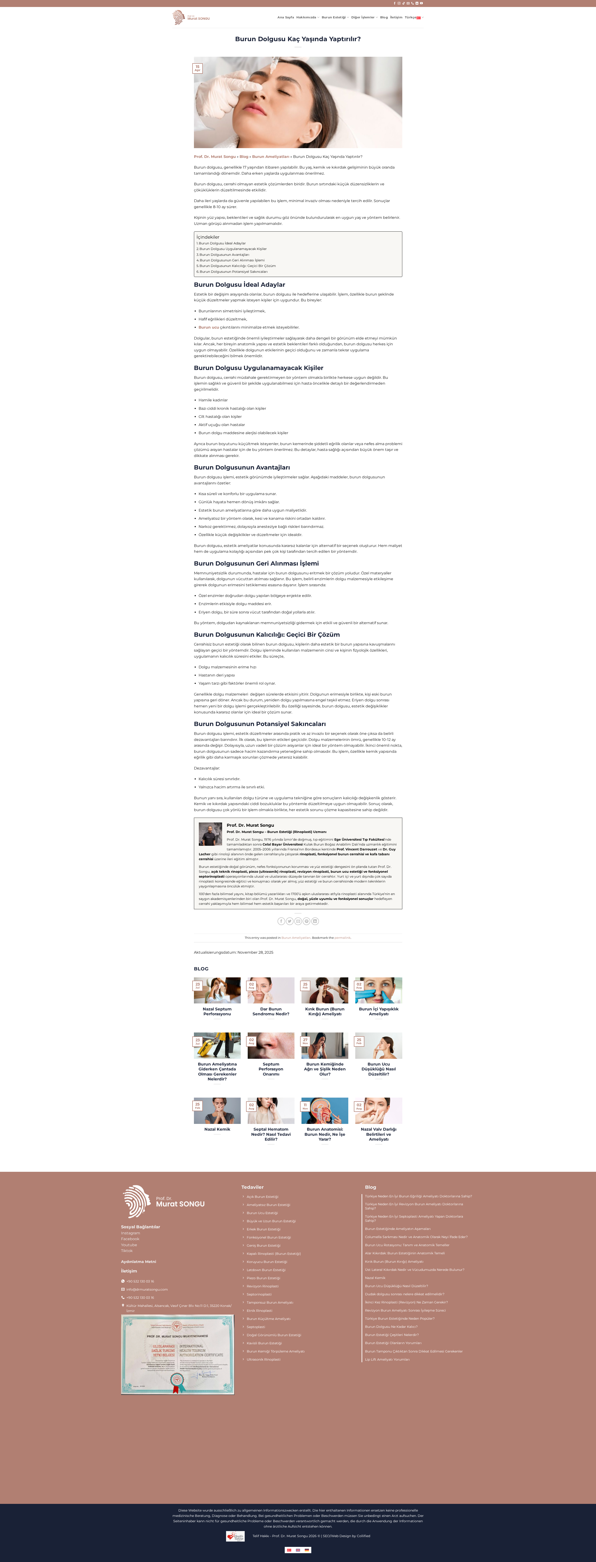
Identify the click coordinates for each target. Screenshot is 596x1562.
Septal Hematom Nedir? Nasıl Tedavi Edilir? (271, 1134)
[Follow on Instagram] (399, 3)
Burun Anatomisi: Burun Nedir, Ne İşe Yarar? (325, 1134)
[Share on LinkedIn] (315, 921)
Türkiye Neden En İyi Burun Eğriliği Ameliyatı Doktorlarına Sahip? (418, 1196)
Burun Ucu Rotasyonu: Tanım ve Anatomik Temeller (407, 1245)
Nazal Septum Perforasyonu (217, 1011)
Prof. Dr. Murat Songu (215, 156)
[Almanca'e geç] (306, 1550)
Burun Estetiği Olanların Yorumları (393, 1343)
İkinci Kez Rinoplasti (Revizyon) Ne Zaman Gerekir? (406, 1302)
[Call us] (412, 3)
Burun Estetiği (334, 17)
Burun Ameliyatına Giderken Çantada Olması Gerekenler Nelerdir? (217, 1072)
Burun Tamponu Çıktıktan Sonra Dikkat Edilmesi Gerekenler (414, 1351)
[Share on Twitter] (290, 921)
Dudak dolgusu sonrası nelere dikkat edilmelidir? (404, 1294)
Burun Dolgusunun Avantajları (224, 255)
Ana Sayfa (286, 17)
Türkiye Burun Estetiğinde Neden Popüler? (400, 1318)
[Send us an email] (408, 3)
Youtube (129, 1245)
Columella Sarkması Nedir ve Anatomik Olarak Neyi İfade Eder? (416, 1237)
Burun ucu (209, 327)
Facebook (130, 1239)
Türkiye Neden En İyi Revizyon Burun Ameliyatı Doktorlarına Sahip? (414, 1206)
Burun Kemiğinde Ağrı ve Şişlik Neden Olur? (325, 1069)
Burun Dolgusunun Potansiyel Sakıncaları (234, 272)
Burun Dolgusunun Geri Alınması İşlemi (232, 260)
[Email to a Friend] (298, 921)
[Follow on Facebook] (394, 3)
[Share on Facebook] (281, 921)
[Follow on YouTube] (421, 3)
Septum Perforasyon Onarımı (271, 1069)
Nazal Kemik (217, 1129)
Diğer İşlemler (363, 17)
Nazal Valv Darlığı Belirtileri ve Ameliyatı (378, 1134)
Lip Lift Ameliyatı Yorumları (387, 1359)
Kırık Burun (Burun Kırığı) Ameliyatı (325, 1011)
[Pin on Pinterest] (306, 921)
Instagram (130, 1233)
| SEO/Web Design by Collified (345, 1536)
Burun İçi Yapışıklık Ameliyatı (379, 1011)
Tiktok (127, 1251)
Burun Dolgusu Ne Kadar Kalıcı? (391, 1327)
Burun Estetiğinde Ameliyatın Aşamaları (398, 1229)
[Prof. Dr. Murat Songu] (191, 17)
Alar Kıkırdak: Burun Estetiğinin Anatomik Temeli (405, 1253)
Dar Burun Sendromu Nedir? (271, 1011)
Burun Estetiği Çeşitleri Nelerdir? (392, 1335)
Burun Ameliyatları (270, 156)
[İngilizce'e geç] (298, 1550)
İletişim (396, 17)
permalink (343, 937)
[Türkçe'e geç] (289, 1550)
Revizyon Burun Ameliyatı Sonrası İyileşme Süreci (405, 1310)
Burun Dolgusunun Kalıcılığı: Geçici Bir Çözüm (238, 266)
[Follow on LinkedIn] (417, 3)
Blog (384, 17)
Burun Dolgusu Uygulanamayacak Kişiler (233, 249)
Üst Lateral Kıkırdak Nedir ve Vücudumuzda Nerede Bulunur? (414, 1270)
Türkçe (411, 17)
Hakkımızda (306, 17)
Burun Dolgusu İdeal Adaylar (222, 243)
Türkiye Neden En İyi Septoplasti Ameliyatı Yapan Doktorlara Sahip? (414, 1218)
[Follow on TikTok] (403, 3)
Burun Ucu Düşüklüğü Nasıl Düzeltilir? (379, 1069)
